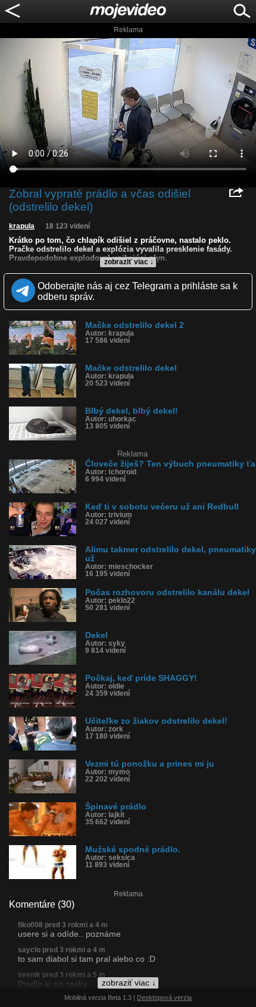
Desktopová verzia (164, 997)
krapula (22, 226)
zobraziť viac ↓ (129, 262)
